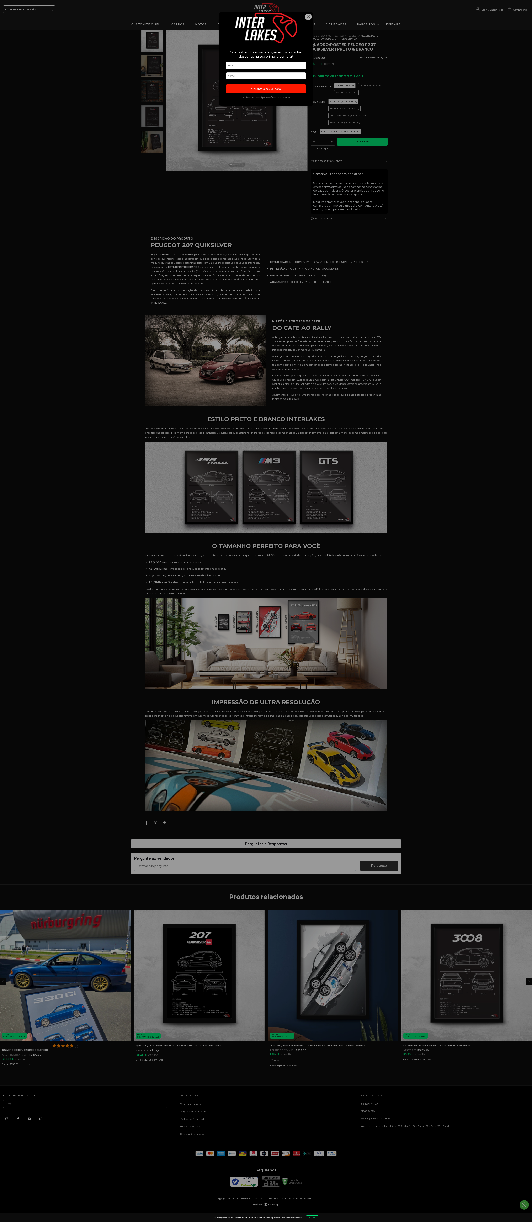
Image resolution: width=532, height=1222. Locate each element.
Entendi (312, 1218)
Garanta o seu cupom (266, 89)
